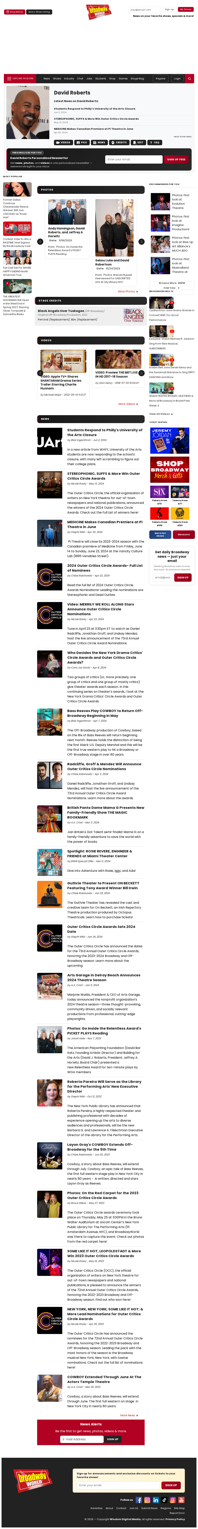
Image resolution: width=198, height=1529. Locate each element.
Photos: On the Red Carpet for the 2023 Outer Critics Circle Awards (102, 1195)
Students (100, 78)
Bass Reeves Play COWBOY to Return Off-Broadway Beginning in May (105, 713)
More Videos (127, 404)
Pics (84, 142)
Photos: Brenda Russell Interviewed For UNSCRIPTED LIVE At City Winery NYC (113, 278)
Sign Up (112, 1439)
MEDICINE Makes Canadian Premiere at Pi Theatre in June (93, 129)
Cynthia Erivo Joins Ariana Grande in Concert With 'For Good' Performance (171, 315)
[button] (189, 78)
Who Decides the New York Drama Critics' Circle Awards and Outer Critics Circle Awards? (105, 657)
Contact (121, 1508)
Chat (80, 78)
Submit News (149, 1508)
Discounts (184, 534)
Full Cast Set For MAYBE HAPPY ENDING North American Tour (17, 265)
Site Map (179, 1508)
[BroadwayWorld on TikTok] (164, 1499)
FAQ (156, 142)
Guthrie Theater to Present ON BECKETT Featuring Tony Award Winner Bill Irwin (103, 885)
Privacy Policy (175, 1519)
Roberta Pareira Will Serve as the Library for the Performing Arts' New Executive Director (104, 1086)
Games (123, 78)
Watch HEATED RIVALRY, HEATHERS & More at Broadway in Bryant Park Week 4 (171, 400)
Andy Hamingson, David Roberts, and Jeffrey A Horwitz (66, 234)
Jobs (89, 78)
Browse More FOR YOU (172, 285)
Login (177, 78)
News (47, 78)
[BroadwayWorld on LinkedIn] (155, 1499)
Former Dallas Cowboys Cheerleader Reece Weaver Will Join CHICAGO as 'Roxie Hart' (15, 202)
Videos (65, 142)
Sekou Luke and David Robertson (112, 264)
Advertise (96, 1508)
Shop (112, 78)
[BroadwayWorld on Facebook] (138, 1499)
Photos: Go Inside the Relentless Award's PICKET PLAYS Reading (65, 250)
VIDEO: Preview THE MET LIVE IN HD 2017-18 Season (116, 374)
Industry (69, 78)
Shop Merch (16, 11)
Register (161, 78)
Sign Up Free (176, 159)
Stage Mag (137, 78)
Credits (121, 142)
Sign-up (169, 9)
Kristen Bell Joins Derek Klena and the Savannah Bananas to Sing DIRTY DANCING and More (172, 372)
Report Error (177, 1513)
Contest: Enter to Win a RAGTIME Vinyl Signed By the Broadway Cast (17, 236)
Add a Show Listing (39, 11)
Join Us (133, 1508)
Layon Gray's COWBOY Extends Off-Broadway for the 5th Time (100, 1147)
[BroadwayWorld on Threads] (172, 1499)
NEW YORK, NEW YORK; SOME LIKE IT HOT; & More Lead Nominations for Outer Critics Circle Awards (105, 1314)
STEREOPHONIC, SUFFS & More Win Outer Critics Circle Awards (96, 119)
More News (127, 1415)
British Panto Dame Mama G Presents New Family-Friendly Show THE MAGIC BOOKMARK (105, 812)
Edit (140, 142)
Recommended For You (164, 184)
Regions (166, 1508)
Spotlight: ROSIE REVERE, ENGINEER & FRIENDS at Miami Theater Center (99, 853)
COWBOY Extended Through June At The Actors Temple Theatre (104, 1379)
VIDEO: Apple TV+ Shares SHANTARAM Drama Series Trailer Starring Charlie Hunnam (60, 382)
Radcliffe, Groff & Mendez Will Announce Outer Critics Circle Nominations (104, 766)
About (109, 1508)
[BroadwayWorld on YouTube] (181, 1499)
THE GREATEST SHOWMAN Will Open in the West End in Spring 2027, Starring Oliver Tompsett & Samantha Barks (16, 298)
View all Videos (159, 414)
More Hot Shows (160, 534)
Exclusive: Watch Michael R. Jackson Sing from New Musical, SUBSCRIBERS (171, 343)
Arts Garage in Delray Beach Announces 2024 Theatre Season (103, 977)
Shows (57, 78)
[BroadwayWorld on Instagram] (147, 1499)
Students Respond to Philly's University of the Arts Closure (94, 109)
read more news (183, 136)
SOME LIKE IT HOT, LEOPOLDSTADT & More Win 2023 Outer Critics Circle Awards (104, 1253)
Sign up (183, 577)
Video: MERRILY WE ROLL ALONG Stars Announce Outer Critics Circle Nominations (100, 609)
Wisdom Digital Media (125, 1519)
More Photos (126, 291)
